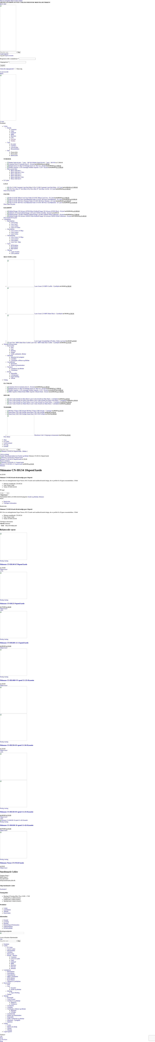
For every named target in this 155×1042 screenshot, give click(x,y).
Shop (6, 456)
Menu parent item (12, 169)
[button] (3, 569)
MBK (12, 134)
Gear (12, 349)
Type (8, 142)
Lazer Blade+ (14, 240)
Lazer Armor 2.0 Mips (17, 230)
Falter (12, 131)
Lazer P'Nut (14, 222)
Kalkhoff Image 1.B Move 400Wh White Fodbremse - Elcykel (46, 214)
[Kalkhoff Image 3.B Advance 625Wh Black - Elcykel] (20, 211)
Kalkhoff (13, 133)
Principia (13, 139)
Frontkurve (14, 1004)
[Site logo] (8, 50)
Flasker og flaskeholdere (18, 365)
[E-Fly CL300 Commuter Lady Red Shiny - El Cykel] (20, 187)
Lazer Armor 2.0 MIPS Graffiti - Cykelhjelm (47, 286)
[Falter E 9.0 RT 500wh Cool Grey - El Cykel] (17, 198)
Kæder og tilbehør (23, 456)
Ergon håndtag (15, 376)
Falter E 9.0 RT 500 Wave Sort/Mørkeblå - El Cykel (47, 199)
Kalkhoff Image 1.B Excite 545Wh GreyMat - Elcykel (36, 213)
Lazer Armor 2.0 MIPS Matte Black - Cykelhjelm (48, 313)
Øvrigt (9, 372)
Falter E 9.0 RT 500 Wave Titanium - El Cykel (42, 201)
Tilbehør (9, 250)
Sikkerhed (10, 355)
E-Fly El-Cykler (15, 958)
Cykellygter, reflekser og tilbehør (20, 360)
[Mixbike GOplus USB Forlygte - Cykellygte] (17, 411)
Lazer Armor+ (15, 232)
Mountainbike (11, 950)
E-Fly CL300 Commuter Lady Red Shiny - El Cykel (48, 187)
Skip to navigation (5, 1)
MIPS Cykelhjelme (12, 976)
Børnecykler (14, 155)
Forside (2, 456)
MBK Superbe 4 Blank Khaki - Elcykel (37, 392)
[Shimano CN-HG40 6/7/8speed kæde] (13, 559)
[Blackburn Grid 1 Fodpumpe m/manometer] (20, 435)
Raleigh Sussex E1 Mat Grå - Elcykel (35, 166)
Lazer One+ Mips (16, 242)
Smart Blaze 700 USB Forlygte (36, 412)
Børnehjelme (10, 221)
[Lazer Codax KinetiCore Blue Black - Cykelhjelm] (18, 399)
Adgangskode (4, 62)
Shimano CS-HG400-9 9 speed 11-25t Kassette (17, 680)
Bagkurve (13, 1002)
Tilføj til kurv (4, 495)
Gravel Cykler (11, 949)
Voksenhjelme (11, 235)
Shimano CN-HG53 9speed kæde (12, 603)
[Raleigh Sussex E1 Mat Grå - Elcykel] (16, 166)
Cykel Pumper (11, 999)
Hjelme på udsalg (12, 1027)
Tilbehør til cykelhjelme (14, 981)
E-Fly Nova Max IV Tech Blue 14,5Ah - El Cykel (41, 189)
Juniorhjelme (10, 229)
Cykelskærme (11, 1014)
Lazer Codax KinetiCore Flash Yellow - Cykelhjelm (45, 402)
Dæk (12, 347)
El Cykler (10, 947)
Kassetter (13, 988)
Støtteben (9, 1022)
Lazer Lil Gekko (15, 227)
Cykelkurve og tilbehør (17, 368)
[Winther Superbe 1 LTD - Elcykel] (18, 167)
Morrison (13, 136)
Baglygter (13, 1010)
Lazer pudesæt (15, 253)
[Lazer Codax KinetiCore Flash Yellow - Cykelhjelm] (19, 402)
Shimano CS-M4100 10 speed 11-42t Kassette (16, 825)
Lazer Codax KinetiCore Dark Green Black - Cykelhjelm (50, 400)
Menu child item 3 (16, 174)
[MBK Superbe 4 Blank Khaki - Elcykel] (16, 392)
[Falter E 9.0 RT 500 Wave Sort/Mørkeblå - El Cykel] (19, 199)
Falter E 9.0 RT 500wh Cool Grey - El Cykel (41, 198)
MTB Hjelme (11, 978)
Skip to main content (16, 1)
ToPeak (13, 378)
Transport (10, 367)
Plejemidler (14, 373)
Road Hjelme (11, 980)
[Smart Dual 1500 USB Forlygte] (17, 414)
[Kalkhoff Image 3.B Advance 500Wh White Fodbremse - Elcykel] (20, 216)
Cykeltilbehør (11, 362)
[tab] (7, 501)
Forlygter (13, 1012)
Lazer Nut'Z (14, 224)
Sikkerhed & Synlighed (17, 357)
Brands (9, 128)
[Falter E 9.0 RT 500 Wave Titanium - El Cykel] (18, 201)
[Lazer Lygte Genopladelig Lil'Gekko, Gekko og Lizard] (20, 341)
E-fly (12, 137)
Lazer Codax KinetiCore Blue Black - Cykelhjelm (44, 399)
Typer (8, 243)
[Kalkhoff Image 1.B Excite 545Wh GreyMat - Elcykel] (13, 213)
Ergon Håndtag (15, 992)
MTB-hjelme (14, 245)
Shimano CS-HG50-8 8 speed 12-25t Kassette (16, 812)
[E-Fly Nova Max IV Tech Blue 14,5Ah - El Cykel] (17, 189)
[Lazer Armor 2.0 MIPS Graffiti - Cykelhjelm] (20, 286)
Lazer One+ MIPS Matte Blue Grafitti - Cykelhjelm (45, 342)
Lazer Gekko (14, 226)
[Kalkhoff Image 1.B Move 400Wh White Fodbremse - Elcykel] (18, 214)
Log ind (2, 65)
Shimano (2, 465)
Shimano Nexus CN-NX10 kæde (12, 863)
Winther (13, 141)
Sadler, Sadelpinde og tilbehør (15, 1018)
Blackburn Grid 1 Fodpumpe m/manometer (46, 435)
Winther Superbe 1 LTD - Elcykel (38, 167)
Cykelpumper (14, 375)
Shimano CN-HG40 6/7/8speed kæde (11, 459)
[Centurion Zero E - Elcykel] (13, 164)
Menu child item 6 (16, 179)
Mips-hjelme (14, 248)
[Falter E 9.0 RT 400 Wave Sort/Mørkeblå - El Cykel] (19, 202)
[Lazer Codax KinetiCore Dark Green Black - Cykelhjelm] (20, 400)
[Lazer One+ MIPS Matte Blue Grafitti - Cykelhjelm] (18, 342)
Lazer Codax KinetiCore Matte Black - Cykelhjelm (45, 404)
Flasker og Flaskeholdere (14, 1015)
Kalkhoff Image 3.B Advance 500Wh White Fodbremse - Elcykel (53, 216)
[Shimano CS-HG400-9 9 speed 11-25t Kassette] (13, 675)
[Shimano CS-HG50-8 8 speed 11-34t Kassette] (13, 713)
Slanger (13, 352)
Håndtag (13, 350)
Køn (8, 150)
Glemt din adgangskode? (7, 69)
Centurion (13, 129)
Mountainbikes (15, 149)
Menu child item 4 (16, 175)
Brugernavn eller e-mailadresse (9, 59)
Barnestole (14, 363)
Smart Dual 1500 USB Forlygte (36, 414)
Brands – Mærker (12, 955)
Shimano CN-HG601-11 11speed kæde (11, 464)
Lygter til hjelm (15, 252)
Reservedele (10, 346)
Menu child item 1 (16, 170)
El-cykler (13, 144)
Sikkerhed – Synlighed (13, 1020)
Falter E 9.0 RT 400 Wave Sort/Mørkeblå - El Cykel (47, 202)
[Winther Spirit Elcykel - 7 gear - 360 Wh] (19, 162)
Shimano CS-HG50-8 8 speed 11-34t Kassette (16, 745)
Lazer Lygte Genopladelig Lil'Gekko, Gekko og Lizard (50, 341)
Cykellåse (13, 359)
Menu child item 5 (17, 177)
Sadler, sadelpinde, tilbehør (18, 354)
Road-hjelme (14, 247)
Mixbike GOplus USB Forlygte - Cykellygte (39, 411)
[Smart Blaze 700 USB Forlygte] (17, 412)
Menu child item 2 (17, 172)
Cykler (9, 1025)
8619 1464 (3, 4)
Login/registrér (8, 1031)
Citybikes (13, 145)
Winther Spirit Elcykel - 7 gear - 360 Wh (44, 162)
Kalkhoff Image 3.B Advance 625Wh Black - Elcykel (49, 211)
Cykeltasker (14, 370)
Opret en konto (9, 55)
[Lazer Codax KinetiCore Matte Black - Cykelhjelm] (18, 404)
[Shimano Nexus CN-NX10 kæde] (13, 858)
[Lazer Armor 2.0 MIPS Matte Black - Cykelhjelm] (20, 313)
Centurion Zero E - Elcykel (27, 164)
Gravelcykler (14, 147)
